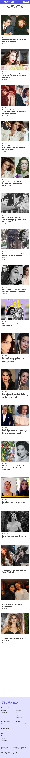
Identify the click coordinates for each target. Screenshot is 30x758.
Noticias (4, 567)
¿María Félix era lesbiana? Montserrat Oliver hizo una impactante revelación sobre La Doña (13, 183)
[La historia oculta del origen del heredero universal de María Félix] (15, 25)
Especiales (5, 533)
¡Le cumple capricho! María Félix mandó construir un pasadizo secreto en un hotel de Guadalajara (14, 75)
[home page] (8, 2)
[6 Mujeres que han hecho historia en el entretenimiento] (15, 309)
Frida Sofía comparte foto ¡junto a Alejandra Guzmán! (12, 605)
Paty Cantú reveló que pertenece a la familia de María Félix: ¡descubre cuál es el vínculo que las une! (14, 360)
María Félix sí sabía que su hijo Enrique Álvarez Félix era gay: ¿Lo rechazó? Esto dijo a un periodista (14, 219)
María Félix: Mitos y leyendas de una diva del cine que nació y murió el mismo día (14, 290)
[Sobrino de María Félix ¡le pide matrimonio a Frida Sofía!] (15, 623)
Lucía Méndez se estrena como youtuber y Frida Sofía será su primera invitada (14, 503)
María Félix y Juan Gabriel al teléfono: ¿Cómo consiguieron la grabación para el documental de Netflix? (14, 111)
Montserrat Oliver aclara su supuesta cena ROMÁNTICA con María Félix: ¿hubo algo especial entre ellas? (14, 147)
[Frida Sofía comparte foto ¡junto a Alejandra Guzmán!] (15, 589)
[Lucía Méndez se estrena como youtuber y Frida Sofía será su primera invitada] (15, 487)
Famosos (4, 37)
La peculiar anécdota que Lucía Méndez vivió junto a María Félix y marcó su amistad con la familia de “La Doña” (15, 396)
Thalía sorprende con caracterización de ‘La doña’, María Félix (14, 571)
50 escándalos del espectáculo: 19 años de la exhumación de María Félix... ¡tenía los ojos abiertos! (14, 468)
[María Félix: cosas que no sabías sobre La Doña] (15, 521)
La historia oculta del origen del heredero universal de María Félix (14, 40)
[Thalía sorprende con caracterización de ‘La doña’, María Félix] (15, 555)
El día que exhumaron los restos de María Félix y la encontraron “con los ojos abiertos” (14, 255)
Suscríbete (26, 1)
